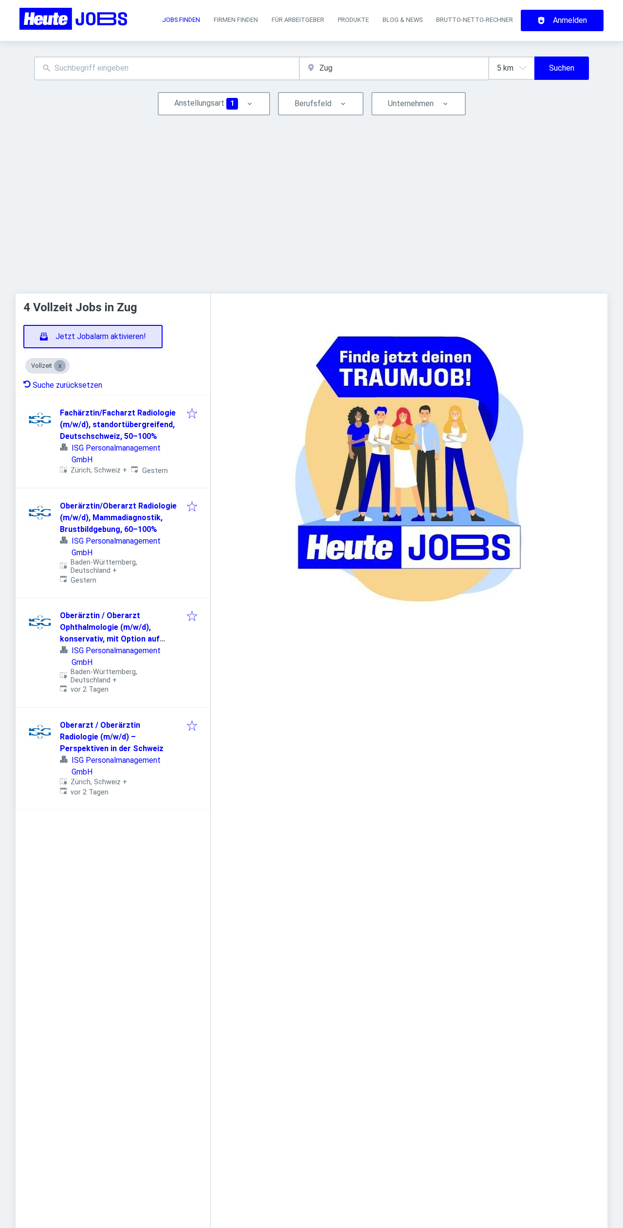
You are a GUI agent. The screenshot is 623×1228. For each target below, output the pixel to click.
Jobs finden (181, 19)
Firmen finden (236, 19)
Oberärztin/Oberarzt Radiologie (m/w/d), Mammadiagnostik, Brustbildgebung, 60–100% (118, 517)
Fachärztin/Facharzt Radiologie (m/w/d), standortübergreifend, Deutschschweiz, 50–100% (118, 424)
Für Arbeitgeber (298, 19)
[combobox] (166, 68)
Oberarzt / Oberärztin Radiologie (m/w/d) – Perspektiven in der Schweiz (112, 736)
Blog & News (402, 19)
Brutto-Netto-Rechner (474, 19)
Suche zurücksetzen (67, 385)
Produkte (353, 19)
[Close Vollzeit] (60, 366)
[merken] (192, 414)
